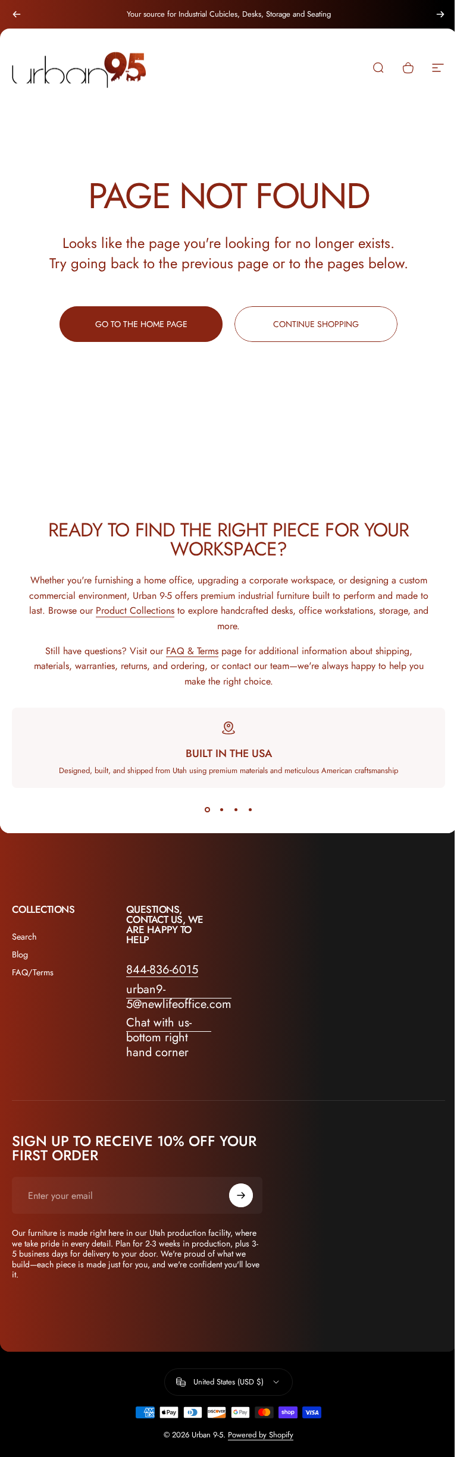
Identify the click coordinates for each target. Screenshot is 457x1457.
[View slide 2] (221, 809)
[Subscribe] (241, 1195)
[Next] (440, 14)
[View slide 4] (250, 809)
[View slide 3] (235, 809)
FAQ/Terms (33, 972)
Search (24, 936)
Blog (20, 954)
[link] (169, 1037)
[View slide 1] (207, 809)
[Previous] (17, 14)
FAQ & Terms (192, 651)
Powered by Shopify (260, 1434)
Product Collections (135, 610)
